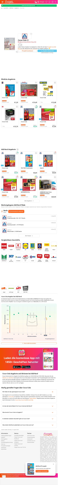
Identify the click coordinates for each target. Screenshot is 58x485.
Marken (2, 440)
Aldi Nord (11, 8)
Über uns (3, 444)
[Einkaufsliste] (52, 2)
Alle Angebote (4, 439)
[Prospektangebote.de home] (9, 1)
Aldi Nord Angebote (8, 149)
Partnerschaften (30, 442)
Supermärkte (33, 398)
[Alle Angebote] (17, 149)
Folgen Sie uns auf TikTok (20, 447)
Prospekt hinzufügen (5, 445)
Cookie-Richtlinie (15, 476)
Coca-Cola (11, 396)
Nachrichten (3, 449)
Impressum (3, 447)
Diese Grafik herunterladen (30, 343)
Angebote (16, 8)
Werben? (3, 437)
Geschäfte (6, 8)
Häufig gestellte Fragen (6, 435)
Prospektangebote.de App (7, 442)
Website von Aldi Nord (7, 377)
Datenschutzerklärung (6, 476)
